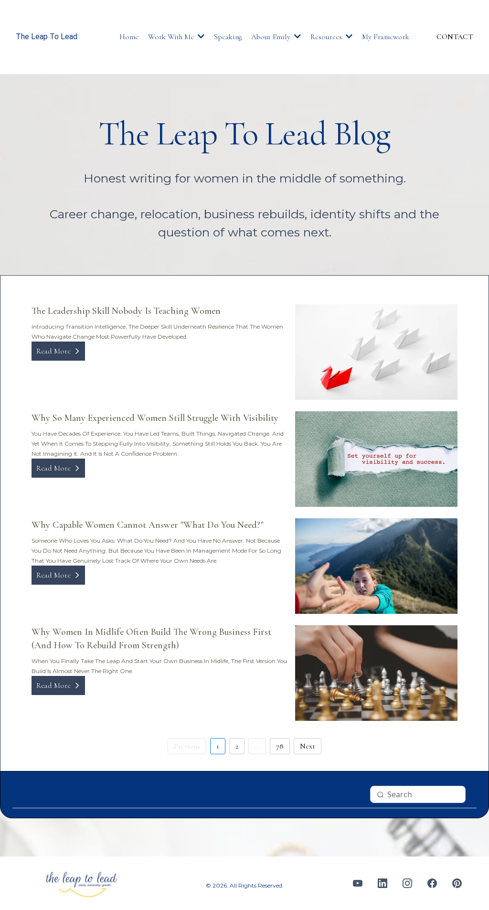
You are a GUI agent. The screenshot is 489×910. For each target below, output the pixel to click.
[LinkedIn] (382, 883)
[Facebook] (432, 883)
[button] (296, 37)
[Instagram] (407, 883)
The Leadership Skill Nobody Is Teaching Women (126, 311)
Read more (53, 351)
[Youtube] (357, 883)
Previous (187, 746)
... (257, 746)
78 (280, 746)
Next (307, 746)
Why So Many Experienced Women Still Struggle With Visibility (155, 418)
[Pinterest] (457, 883)
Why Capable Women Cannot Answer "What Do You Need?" (148, 525)
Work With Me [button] (172, 37)
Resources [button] (327, 37)
